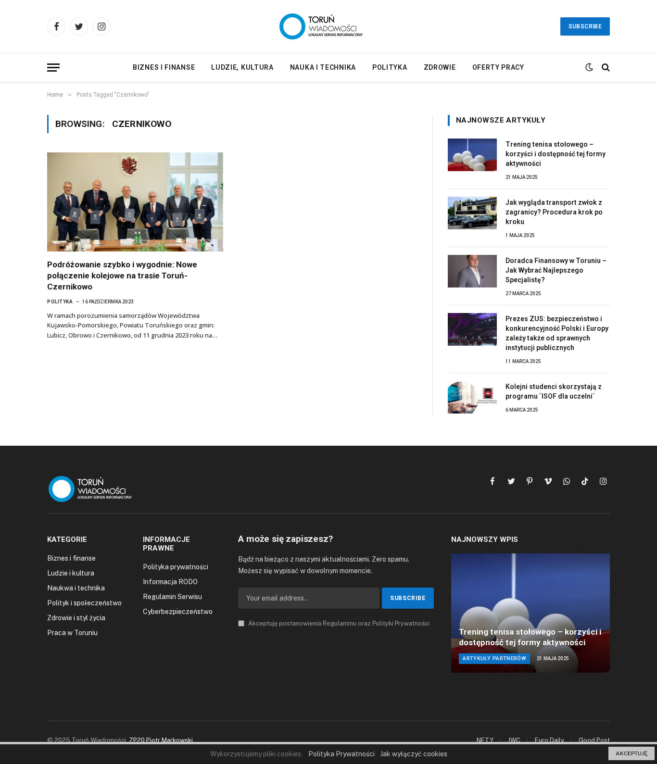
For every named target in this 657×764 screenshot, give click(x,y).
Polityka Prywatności (341, 754)
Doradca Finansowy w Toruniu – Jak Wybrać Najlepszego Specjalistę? (555, 270)
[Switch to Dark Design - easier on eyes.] (589, 67)
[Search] (605, 67)
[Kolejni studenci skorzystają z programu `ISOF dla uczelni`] (472, 397)
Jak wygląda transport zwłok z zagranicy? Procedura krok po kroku (554, 212)
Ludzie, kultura (242, 67)
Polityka (389, 67)
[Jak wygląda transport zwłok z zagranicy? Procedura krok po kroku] (472, 213)
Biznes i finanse (164, 67)
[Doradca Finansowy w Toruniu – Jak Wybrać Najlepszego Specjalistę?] (472, 271)
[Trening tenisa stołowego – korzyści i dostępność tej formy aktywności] (472, 154)
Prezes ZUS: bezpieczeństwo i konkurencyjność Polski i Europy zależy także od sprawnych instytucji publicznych (556, 333)
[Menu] (53, 67)
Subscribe (585, 26)
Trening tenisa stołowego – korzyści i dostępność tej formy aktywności (555, 153)
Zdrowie (440, 67)
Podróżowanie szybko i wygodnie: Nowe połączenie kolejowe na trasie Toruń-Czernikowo (122, 275)
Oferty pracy (498, 67)
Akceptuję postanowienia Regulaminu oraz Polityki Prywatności (338, 623)
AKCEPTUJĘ (631, 753)
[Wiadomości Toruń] (328, 26)
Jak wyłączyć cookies (413, 754)
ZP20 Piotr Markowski (161, 740)
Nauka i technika (323, 67)
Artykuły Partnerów (494, 658)
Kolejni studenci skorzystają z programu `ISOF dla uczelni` (553, 391)
